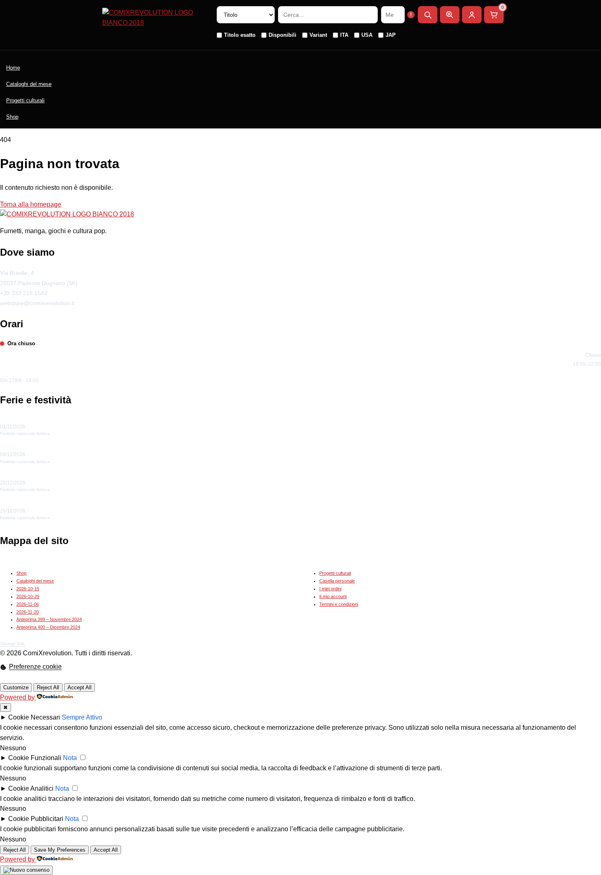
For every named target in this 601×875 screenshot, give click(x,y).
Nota (70, 757)
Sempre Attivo (82, 717)
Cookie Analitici (31, 788)
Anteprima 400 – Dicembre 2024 (48, 627)
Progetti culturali (25, 100)
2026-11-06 (27, 604)
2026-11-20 (27, 612)
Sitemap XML (12, 643)
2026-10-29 (27, 596)
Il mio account (333, 596)
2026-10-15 (27, 588)
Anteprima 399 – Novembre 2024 (49, 619)
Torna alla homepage (30, 204)
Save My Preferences (59, 850)
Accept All (79, 687)
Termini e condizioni (338, 604)
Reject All (48, 687)
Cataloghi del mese (29, 84)
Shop (12, 117)
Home (13, 68)
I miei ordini (330, 588)
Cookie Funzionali (34, 757)
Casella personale (337, 580)
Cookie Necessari (34, 717)
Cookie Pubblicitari (35, 818)
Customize (16, 687)
